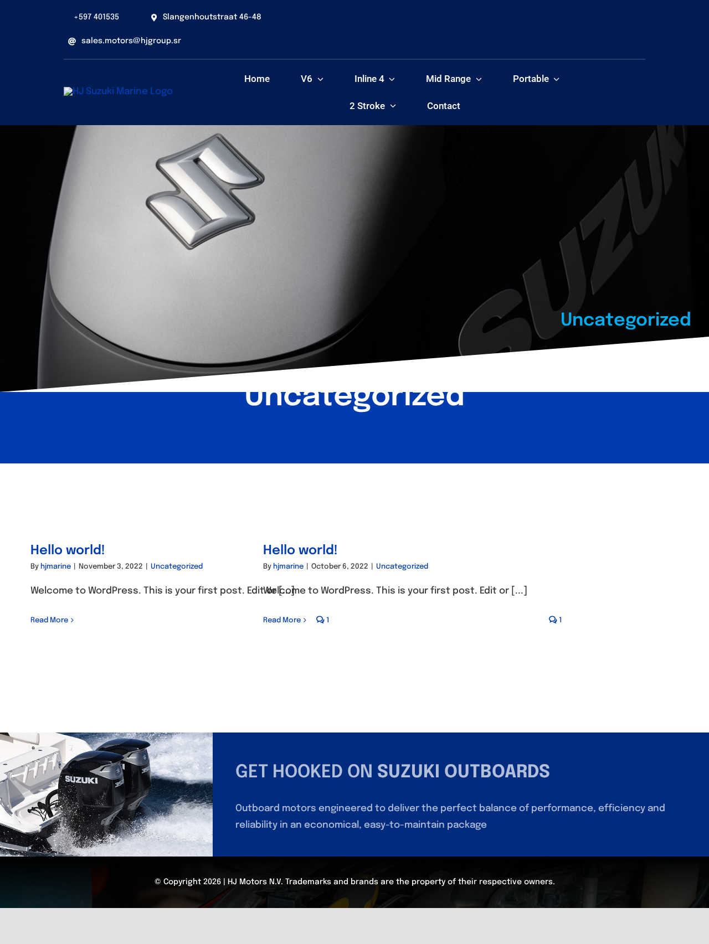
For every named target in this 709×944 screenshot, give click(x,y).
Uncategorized (177, 566)
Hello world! (67, 550)
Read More (49, 620)
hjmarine (55, 566)
